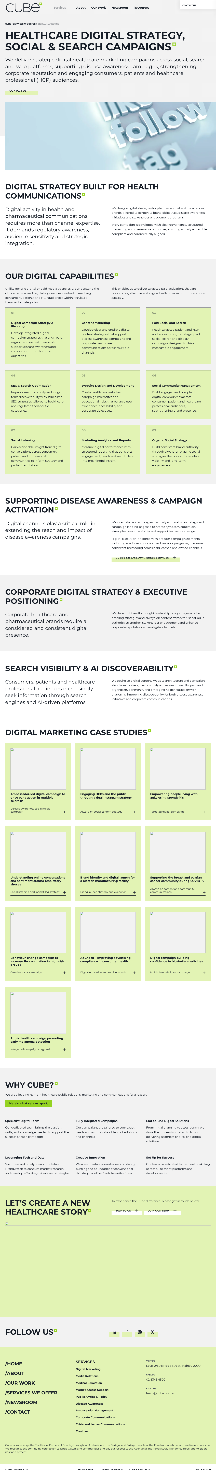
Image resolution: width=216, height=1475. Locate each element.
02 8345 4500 (155, 1379)
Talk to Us (123, 1210)
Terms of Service (112, 1469)
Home (14, 1364)
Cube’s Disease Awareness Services (142, 557)
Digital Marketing (88, 1369)
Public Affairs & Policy (91, 1396)
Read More (34, 810)
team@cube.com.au (161, 1393)
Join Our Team (158, 1210)
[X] (152, 1332)
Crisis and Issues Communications (100, 1424)
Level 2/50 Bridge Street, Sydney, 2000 (173, 1365)
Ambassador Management (94, 1410)
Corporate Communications (95, 1417)
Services (59, 7)
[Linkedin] (114, 1332)
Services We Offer (32, 1393)
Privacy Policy (87, 1469)
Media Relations (87, 1376)
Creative (82, 1431)
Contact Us (189, 5)
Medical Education (89, 1383)
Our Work (98, 7)
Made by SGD (203, 1469)
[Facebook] (127, 1332)
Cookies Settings (139, 1469)
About (81, 7)
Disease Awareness (89, 1403)
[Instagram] (140, 1332)
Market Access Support (92, 1389)
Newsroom (120, 7)
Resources (141, 7)
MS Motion (32, 749)
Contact (18, 1412)
